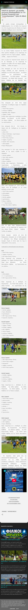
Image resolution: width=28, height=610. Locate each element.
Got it (17, 608)
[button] (2, 20)
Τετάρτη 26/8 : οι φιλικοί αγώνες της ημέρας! (10, 539)
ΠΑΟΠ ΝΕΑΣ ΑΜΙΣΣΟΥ (12, 511)
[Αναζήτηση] (26, 2)
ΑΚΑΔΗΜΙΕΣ (4, 511)
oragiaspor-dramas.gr (9, 2)
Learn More (12, 608)
